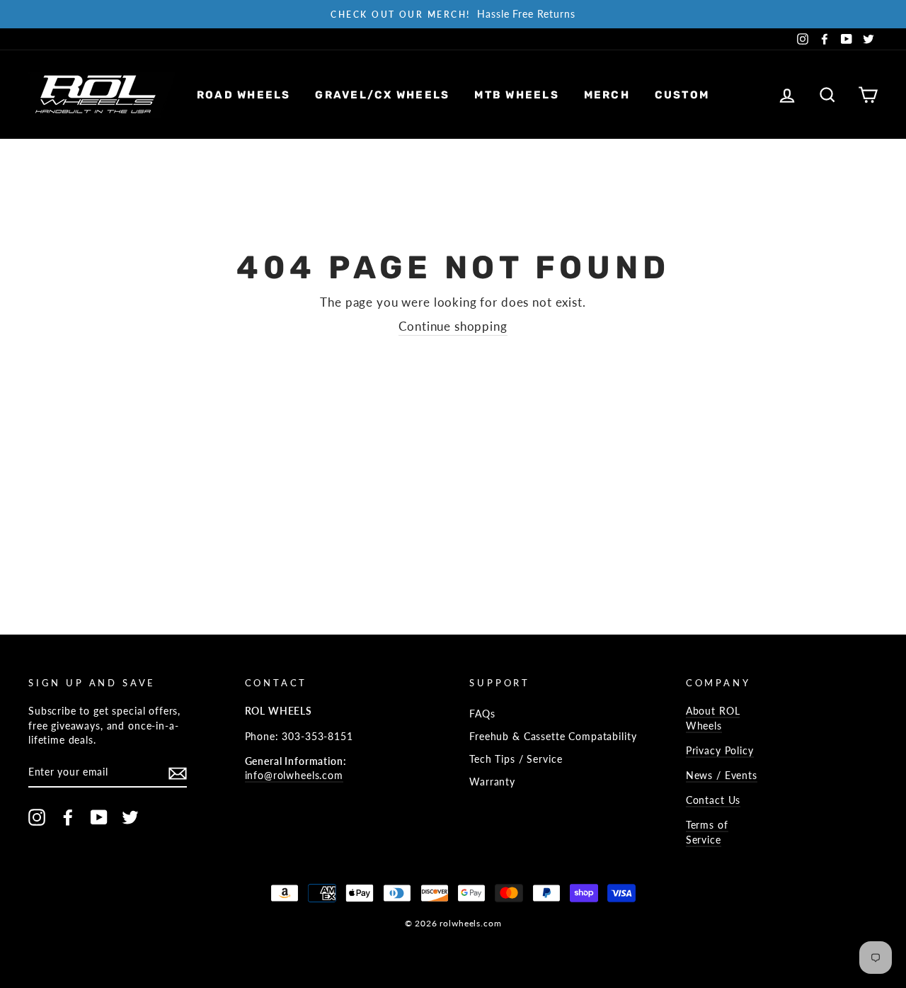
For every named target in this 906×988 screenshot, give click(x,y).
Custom (682, 95)
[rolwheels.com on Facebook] (67, 817)
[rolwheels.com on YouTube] (99, 817)
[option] (453, 14)
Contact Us (713, 800)
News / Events (721, 775)
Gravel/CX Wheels (382, 95)
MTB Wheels (516, 95)
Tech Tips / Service (515, 759)
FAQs (482, 714)
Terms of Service (707, 832)
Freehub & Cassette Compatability (552, 736)
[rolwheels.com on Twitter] (130, 817)
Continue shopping (452, 326)
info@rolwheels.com (294, 775)
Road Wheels (244, 95)
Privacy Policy (720, 750)
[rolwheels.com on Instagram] (36, 817)
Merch (607, 95)
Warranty (492, 782)
